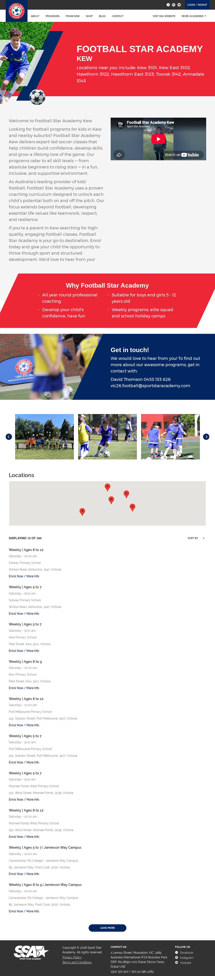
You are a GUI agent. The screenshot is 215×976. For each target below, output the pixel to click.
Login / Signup (197, 4)
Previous (9, 437)
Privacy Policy (72, 957)
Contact (117, 16)
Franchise (73, 16)
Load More (107, 927)
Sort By (193, 538)
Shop (89, 16)
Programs (52, 16)
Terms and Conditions (77, 962)
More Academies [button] (192, 16)
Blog (102, 16)
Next (206, 437)
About (35, 16)
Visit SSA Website (164, 16)
